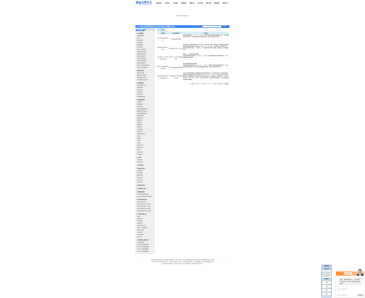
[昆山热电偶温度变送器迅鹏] (163, 68)
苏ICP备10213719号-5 (197, 263)
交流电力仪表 (141, 185)
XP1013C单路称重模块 (143, 251)
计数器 (138, 136)
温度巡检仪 (140, 118)
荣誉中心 (192, 3)
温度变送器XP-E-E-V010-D (176, 48)
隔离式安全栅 (140, 73)
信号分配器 (140, 47)
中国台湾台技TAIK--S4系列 (144, 208)
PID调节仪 (139, 127)
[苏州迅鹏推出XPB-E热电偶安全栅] (163, 78)
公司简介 (167, 3)
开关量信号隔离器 (141, 58)
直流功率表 (140, 173)
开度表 (138, 140)
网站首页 (159, 3)
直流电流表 (140, 175)
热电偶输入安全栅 (141, 77)
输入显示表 (140, 106)
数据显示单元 (140, 145)
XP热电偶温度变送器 (176, 39)
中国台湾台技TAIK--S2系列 (144, 204)
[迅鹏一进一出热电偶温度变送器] (163, 59)
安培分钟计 (140, 182)
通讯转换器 (140, 147)
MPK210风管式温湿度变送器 (144, 196)
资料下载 (208, 3)
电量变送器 (141, 83)
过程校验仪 (140, 154)
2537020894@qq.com (207, 261)
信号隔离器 (141, 33)
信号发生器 (140, 152)
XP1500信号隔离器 (142, 67)
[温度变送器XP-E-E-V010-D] (163, 49)
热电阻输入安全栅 (141, 75)
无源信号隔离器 (141, 63)
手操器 (138, 143)
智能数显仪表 (141, 99)
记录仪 (139, 157)
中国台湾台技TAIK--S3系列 (144, 206)
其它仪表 (139, 236)
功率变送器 (140, 94)
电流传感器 (140, 87)
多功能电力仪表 (142, 188)
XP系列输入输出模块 (143, 240)
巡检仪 (138, 216)
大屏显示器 (140, 129)
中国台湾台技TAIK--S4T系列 (144, 211)
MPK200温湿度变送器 (142, 194)
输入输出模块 (140, 234)
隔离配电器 (140, 44)
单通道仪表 (140, 221)
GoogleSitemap (166, 263)
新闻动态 (183, 3)
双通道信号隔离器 (141, 60)
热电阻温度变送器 (141, 51)
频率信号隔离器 (141, 56)
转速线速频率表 (141, 133)
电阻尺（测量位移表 (142, 227)
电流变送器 (140, 89)
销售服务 (216, 3)
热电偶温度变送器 (141, 54)
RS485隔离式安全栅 (142, 79)
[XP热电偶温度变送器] (163, 40)
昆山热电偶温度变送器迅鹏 (176, 67)
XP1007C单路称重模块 (143, 249)
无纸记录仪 (140, 159)
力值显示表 (140, 232)
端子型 (138, 38)
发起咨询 (360, 295)
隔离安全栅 (141, 70)
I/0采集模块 (140, 104)
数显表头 (139, 138)
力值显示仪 (140, 102)
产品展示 (175, 3)
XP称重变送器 (140, 242)
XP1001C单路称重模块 (143, 244)
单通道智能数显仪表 (142, 108)
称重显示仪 (140, 124)
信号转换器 (140, 42)
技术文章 (200, 3)
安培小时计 (140, 179)
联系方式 (225, 3)
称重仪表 (139, 122)
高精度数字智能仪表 (142, 111)
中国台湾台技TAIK (142, 199)
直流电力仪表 (141, 168)
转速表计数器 (140, 230)
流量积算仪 (140, 120)
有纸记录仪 (140, 162)
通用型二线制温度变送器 (143, 65)
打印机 (138, 149)
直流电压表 (140, 177)
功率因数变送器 (141, 96)
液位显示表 (140, 131)
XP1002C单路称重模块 (143, 246)
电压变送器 (140, 92)
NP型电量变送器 (141, 85)
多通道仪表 (140, 223)
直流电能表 (140, 170)
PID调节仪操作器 (141, 225)
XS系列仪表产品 (142, 214)
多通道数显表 (140, 115)
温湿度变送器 (141, 192)
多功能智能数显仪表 (142, 113)
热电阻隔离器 (140, 35)
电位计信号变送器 (141, 49)
